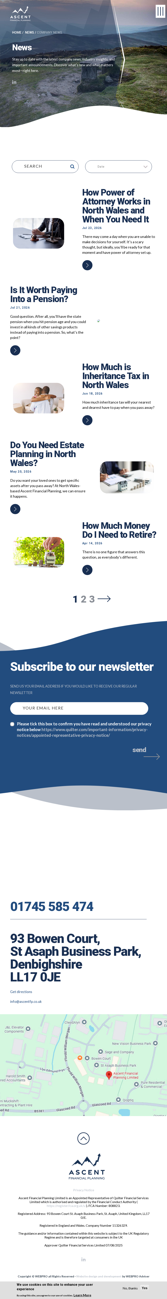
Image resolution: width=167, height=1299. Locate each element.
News (29, 32)
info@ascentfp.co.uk (26, 1001)
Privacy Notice (83, 1190)
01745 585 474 (51, 906)
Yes (144, 1288)
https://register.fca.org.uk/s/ (66, 1206)
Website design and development (99, 1276)
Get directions (21, 992)
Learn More (82, 1295)
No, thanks (130, 1288)
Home (16, 32)
